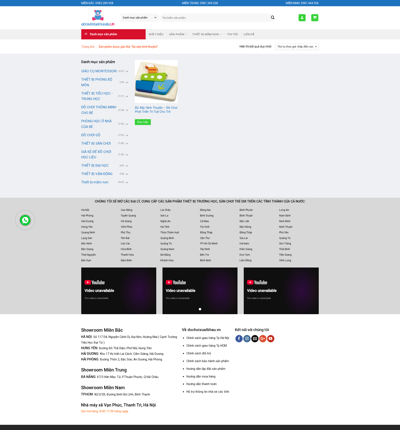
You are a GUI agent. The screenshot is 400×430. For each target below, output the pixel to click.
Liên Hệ (249, 34)
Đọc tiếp (143, 122)
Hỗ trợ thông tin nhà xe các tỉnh (207, 391)
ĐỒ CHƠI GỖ (90, 135)
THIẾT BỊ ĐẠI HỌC (95, 165)
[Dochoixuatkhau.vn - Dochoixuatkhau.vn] (98, 18)
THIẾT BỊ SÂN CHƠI (96, 143)
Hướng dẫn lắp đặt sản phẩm (205, 368)
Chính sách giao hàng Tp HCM (206, 345)
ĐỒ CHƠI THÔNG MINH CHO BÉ (98, 110)
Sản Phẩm (176, 34)
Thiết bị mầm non (94, 182)
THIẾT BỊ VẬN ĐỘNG (96, 174)
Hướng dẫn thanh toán (201, 384)
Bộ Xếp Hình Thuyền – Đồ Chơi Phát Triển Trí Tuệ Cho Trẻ (156, 110)
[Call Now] (25, 220)
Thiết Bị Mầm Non (205, 34)
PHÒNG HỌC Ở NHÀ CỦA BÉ (96, 124)
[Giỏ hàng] (315, 17)
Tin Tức (232, 34)
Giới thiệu (156, 34)
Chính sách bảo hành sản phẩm (207, 361)
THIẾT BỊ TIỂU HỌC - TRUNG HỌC (97, 96)
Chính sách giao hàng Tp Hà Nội (207, 338)
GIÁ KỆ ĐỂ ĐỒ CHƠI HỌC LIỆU (96, 154)
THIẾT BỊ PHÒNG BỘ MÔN (96, 82)
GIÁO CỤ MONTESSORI (99, 71)
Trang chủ (87, 46)
